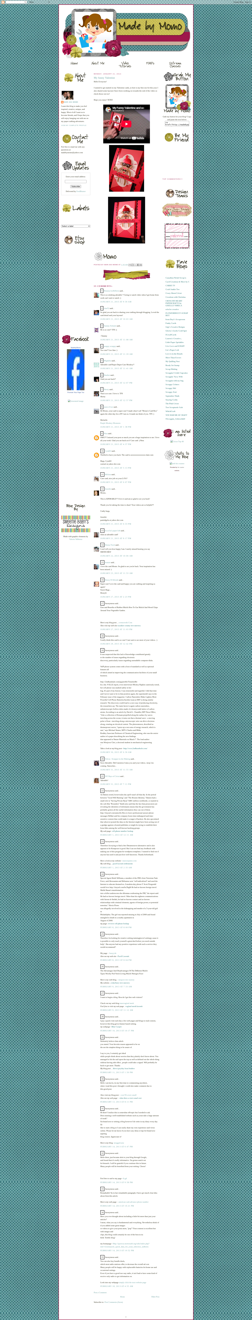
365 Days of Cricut (112, 776)
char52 (106, 308)
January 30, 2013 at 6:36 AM (116, 752)
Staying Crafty (172, 400)
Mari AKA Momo (71, 102)
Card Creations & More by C (177, 282)
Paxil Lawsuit (123, 956)
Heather (107, 375)
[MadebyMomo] (75, 389)
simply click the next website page (132, 1282)
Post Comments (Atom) (114, 1302)
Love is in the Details (174, 354)
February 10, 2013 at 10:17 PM (117, 1031)
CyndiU (108, 451)
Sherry (106, 389)
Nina (106, 433)
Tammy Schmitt (110, 326)
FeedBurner (81, 191)
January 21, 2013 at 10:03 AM (116, 319)
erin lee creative (172, 309)
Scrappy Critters (172, 384)
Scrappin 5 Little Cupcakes (177, 373)
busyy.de (112, 953)
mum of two (108, 407)
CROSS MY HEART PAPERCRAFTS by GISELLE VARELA (174, 303)
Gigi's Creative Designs (175, 327)
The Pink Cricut (172, 403)
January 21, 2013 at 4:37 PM (115, 444)
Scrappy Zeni (171, 392)
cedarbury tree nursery (120, 983)
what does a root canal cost (130, 1098)
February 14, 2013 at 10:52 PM (117, 1250)
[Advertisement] (72, 452)
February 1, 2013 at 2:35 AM (116, 867)
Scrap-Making (171, 369)
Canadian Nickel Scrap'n (176, 278)
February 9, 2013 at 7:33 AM (116, 987)
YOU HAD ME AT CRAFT (176, 415)
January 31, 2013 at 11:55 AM (116, 770)
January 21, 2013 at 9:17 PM (115, 538)
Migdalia (107, 361)
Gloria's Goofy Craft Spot (176, 331)
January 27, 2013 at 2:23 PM (115, 597)
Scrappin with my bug (174, 381)
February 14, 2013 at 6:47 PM (116, 1147)
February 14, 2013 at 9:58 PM (116, 1182)
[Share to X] (135, 264)
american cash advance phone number (133, 1202)
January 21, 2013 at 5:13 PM (115, 468)
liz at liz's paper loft (112, 531)
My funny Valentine (104, 77)
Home (122, 1297)
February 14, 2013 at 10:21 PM (117, 1206)
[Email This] (129, 264)
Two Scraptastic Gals (174, 407)
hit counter (181, 467)
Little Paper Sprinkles (175, 342)
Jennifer (108, 489)
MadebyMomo (76, 347)
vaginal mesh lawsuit (133, 1006)
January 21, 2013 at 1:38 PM (115, 427)
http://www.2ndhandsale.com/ (135, 748)
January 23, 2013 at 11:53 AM (116, 573)
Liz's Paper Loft (172, 350)
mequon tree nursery (126, 980)
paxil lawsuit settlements (123, 864)
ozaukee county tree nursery (129, 625)
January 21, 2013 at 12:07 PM (116, 383)
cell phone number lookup (122, 831)
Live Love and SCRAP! (175, 346)
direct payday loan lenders (124, 1068)
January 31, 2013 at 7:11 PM (115, 784)
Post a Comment (100, 1292)
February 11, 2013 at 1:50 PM (116, 1072)
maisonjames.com (129, 861)
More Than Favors (173, 358)
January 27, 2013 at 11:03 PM (116, 629)
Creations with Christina (176, 297)
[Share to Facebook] (138, 264)
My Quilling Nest (173, 361)
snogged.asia (119, 1143)
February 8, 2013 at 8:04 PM (116, 960)
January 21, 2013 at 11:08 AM (116, 340)
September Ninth (172, 396)
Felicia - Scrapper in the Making (117, 759)
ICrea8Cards (171, 335)
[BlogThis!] (132, 264)
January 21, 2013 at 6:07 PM (115, 482)
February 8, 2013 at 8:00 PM (116, 927)
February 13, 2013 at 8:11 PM (116, 1102)
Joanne (107, 562)
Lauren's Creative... (174, 338)
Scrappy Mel (171, 388)
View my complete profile (73, 125)
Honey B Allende (111, 580)
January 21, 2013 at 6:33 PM (115, 524)
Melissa (108, 474)
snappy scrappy (110, 346)
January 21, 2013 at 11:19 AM (116, 354)
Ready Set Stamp (172, 365)
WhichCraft (170, 411)
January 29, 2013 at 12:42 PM (116, 644)
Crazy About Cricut (174, 293)
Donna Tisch (110, 545)
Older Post (155, 1297)
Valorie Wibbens (75, 539)
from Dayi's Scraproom (175, 319)
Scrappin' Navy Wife (174, 377)
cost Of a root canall (128, 1095)
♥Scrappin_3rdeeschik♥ (175, 419)
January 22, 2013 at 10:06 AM (116, 556)
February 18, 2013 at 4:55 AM (116, 1286)
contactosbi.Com (125, 622)
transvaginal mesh (127, 1003)
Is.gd (125, 1178)
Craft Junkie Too (173, 289)
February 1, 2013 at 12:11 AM (116, 835)
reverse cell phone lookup (118, 923)
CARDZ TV (170, 285)
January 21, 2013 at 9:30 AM (116, 302)
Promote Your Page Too (75, 392)
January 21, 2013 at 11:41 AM (116, 368)
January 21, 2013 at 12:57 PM (116, 400)
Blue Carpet (116, 1027)
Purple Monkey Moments (110, 423)
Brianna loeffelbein (111, 291)
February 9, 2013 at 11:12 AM (116, 1010)
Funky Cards (171, 323)
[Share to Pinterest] (140, 264)
